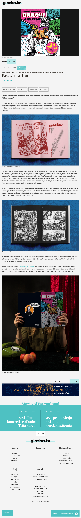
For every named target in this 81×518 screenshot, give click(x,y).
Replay (66, 453)
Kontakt (40, 469)
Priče (15, 482)
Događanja (40, 448)
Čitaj (15, 469)
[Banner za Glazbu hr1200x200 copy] (40, 389)
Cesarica (14, 460)
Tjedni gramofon (66, 463)
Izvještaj (14, 477)
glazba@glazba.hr (40, 496)
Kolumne (14, 484)
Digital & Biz (15, 487)
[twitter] (14, 61)
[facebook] (9, 61)
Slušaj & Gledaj (66, 448)
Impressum (40, 474)
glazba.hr (8, 81)
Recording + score (66, 460)
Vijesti (15, 448)
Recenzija (15, 479)
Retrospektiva (15, 489)
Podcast (66, 455)
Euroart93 (45, 501)
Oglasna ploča (15, 455)
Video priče (66, 458)
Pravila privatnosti (40, 476)
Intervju (14, 474)
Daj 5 (15, 458)
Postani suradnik (40, 479)
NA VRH (7, 513)
